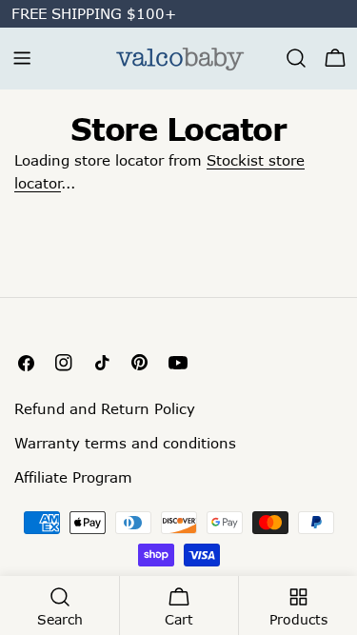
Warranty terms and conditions (125, 442)
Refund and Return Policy (104, 408)
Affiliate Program (73, 477)
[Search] (296, 58)
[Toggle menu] (22, 58)
